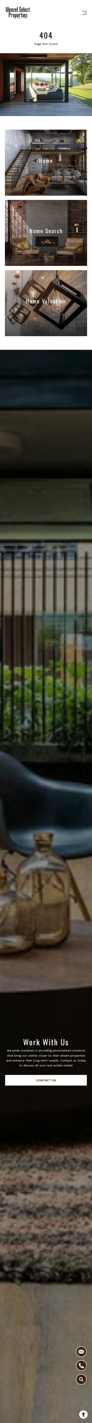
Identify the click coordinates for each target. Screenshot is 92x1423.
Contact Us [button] (46, 1080)
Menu (83, 13)
